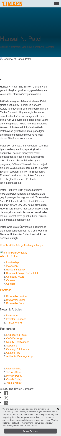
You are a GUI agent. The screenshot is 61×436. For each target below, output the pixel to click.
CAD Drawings (14, 338)
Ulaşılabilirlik (13, 368)
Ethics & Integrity (15, 269)
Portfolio (6, 290)
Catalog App (13, 352)
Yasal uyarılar (13, 382)
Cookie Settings (30, 431)
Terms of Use (13, 372)
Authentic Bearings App (19, 356)
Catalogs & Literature (18, 349)
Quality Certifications (17, 342)
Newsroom (12, 315)
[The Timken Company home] (13, 252)
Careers (10, 280)
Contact (10, 283)
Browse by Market (16, 299)
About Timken (9, 256)
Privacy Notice (13, 425)
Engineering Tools (16, 335)
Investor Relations (16, 319)
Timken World (14, 322)
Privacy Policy (14, 375)
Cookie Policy (14, 379)
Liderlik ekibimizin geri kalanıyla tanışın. (22, 245)
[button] (57, 408)
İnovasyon (12, 266)
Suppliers (11, 345)
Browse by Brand (15, 303)
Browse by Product (16, 296)
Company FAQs (15, 276)
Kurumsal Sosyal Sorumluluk (22, 273)
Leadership (12, 262)
